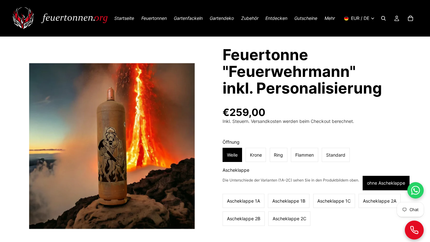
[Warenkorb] (410, 18)
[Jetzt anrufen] (414, 230)
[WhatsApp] (415, 190)
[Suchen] (383, 18)
